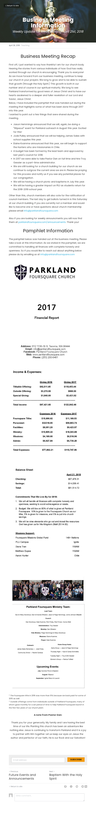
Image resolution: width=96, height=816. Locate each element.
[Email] (82, 786)
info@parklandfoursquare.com (41, 210)
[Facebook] (65, 786)
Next (51, 771)
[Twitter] (71, 786)
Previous (14, 771)
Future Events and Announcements (22, 776)
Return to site (13, 5)
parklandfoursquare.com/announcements (42, 222)
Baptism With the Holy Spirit (65, 776)
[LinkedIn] (77, 786)
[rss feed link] (86, 786)
